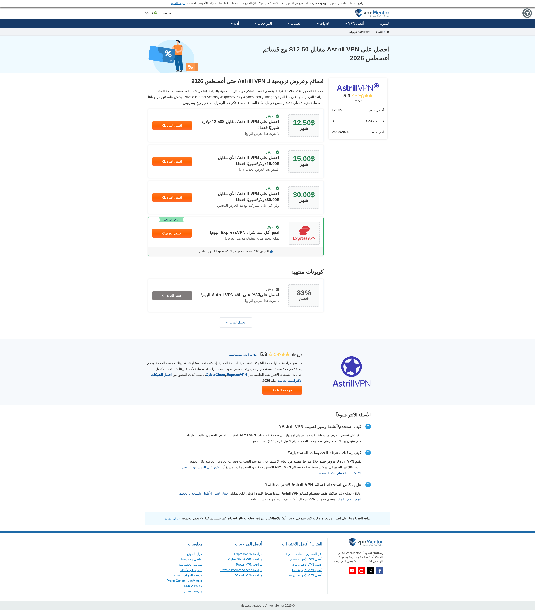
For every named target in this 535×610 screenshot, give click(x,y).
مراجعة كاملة (283, 390)
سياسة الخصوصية (190, 564)
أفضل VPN (356, 23)
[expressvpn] (235, 236)
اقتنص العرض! (173, 125)
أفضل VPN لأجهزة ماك (307, 564)
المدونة (385, 23)
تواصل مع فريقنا (191, 559)
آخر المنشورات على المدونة (304, 554)
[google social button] (361, 570)
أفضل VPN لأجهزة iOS (307, 570)
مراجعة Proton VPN (249, 564)
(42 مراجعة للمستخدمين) (242, 354)
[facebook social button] (379, 570)
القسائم (295, 23)
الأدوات (325, 23)
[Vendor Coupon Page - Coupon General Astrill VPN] (235, 125)
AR (151, 13)
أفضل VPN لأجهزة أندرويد (305, 575)
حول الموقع (194, 554)
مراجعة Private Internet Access (241, 570)
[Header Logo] (372, 13)
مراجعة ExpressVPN (248, 554)
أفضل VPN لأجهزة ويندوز (305, 559)
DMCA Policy (193, 586)
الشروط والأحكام (191, 570)
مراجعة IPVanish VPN (247, 575)
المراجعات (264, 23)
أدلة (236, 23)
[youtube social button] (352, 570)
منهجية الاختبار (192, 591)
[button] (527, 13)
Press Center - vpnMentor (184, 580)
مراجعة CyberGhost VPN (245, 559)
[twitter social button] (370, 570)
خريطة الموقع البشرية (188, 575)
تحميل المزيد (237, 322)
